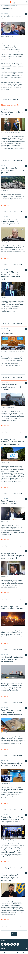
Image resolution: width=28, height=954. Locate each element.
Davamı (14, 934)
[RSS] (14, 944)
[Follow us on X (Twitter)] (8, 944)
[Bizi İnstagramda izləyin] (11, 952)
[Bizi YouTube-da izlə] (17, 952)
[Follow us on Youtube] (11, 944)
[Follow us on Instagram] (5, 944)
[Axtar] (24, 952)
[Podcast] (18, 944)
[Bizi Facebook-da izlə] (4, 952)
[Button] (5, 100)
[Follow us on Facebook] (2, 944)
